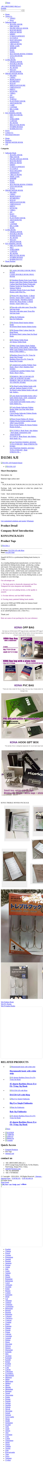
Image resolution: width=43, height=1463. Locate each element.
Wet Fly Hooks (6, 1004)
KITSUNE (13, 91)
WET (12, 117)
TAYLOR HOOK (16, 56)
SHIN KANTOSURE (17, 85)
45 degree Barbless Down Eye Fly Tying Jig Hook (23, 1085)
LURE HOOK (10, 60)
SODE (12, 111)
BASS (12, 50)
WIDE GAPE (15, 46)
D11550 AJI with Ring (16, 550)
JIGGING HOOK (16, 24)
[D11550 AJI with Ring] (18, 1090)
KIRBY (12, 34)
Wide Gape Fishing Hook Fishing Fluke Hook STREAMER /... (24, 350)
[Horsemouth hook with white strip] (22, 1067)
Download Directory (12, 135)
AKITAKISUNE (16, 103)
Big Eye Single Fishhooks (21, 1103)
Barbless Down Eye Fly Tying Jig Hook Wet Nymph (21, 360)
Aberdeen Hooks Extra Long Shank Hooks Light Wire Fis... (22, 291)
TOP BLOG (16, 1178)
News (12, 20)
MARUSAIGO (15, 79)
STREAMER (14, 119)
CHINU (12, 77)
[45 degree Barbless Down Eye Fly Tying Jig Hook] (24, 1079)
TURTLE (13, 99)
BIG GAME (14, 109)
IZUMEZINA (15, 81)
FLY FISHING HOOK (13, 113)
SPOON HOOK (15, 71)
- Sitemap (38, 1176)
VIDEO (12, 18)
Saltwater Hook (10, 22)
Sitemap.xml (9, 1153)
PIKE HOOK (14, 26)
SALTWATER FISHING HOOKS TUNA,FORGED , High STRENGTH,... (22, 450)
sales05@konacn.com (13, 1169)
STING (12, 52)
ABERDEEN (14, 42)
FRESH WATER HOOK (14, 73)
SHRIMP (13, 48)
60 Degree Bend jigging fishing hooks (23, 326)
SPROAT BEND (16, 32)
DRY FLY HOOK (16, 115)
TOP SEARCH (27, 1178)
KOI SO (13, 83)
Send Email (5, 1182)
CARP (12, 105)
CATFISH (13, 107)
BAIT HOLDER (16, 40)
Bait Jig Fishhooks (16, 319)
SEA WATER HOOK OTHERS (21, 54)
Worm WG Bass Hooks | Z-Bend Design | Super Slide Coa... (21, 302)
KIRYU (12, 89)
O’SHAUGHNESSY (17, 36)
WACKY (13, 70)
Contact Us (9, 133)
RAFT (12, 97)
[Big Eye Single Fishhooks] (20, 1099)
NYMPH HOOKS (16, 127)
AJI (11, 95)
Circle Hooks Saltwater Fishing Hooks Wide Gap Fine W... (23, 414)
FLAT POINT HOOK (17, 101)
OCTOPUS (14, 38)
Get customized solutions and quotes (13, 521)
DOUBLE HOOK (16, 64)
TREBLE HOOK (16, 62)
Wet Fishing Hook (7, 1002)
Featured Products (11, 1150)
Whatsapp (30, 521)
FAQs (7, 131)
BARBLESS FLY (16, 129)
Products (8, 140)
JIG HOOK (14, 68)
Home (7, 14)
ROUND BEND (16, 30)
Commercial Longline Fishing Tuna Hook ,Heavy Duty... (22, 372)
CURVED (13, 121)
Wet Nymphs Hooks (8, 1006)
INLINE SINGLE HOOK (19, 28)
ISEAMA (13, 75)
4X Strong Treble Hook (18, 342)
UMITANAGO (15, 87)
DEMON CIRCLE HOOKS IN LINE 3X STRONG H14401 (23, 381)
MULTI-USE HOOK (17, 125)
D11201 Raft (9, 552)
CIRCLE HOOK (16, 44)
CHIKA (12, 93)
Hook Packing (10, 261)
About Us (8, 16)
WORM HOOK (15, 66)
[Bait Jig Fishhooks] (17, 1107)
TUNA (12, 58)
